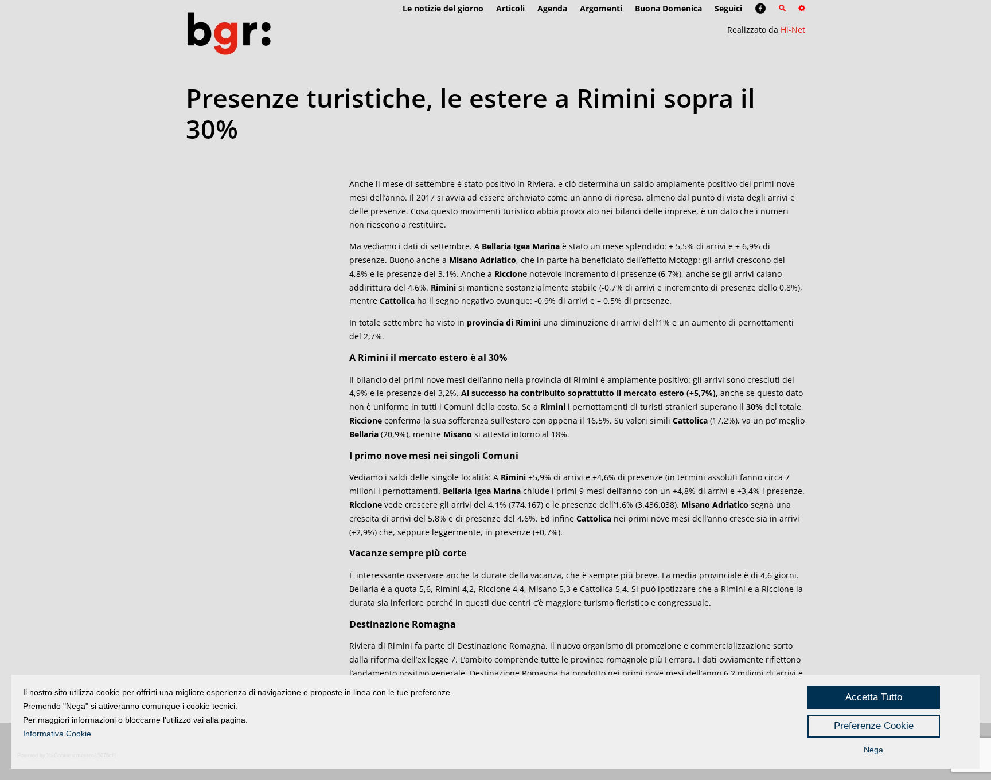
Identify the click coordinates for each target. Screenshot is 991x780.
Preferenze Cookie (874, 725)
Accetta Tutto (873, 697)
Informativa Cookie (57, 733)
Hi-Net (793, 29)
